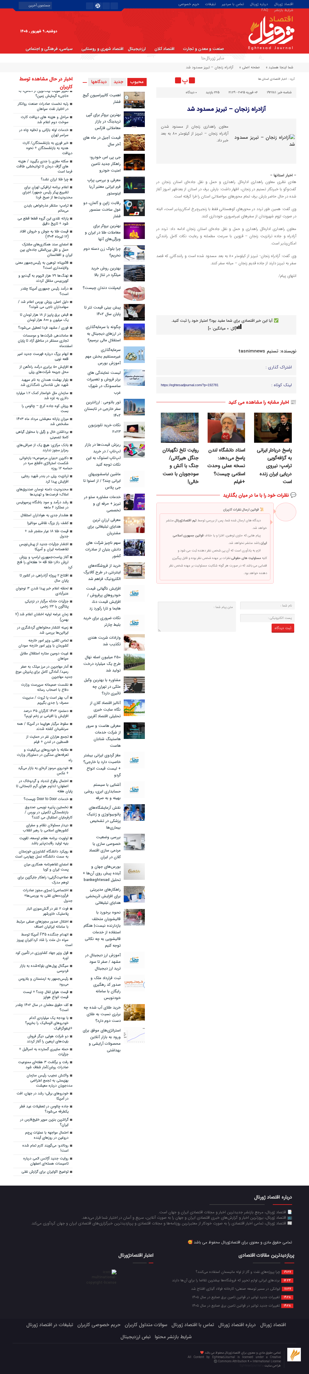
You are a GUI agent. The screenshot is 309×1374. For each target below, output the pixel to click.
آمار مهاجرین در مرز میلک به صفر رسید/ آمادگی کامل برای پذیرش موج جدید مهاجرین (44, 672)
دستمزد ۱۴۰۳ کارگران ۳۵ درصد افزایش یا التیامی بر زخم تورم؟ (46, 713)
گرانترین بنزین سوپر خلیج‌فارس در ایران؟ (44, 1122)
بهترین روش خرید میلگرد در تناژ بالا (106, 271)
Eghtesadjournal (251, 1365)
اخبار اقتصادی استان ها (272, 79)
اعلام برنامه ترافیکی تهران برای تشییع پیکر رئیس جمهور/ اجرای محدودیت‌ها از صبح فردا (47, 192)
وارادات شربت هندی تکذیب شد (104, 640)
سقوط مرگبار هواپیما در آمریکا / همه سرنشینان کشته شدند (42, 726)
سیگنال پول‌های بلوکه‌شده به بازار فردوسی (44, 968)
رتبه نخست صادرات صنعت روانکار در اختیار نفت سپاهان (43, 106)
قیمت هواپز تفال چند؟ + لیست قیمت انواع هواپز (45, 994)
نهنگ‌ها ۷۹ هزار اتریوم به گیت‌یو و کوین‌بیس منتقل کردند (43, 278)
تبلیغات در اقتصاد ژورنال (49, 1325)
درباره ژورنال (259, 3)
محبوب (137, 81)
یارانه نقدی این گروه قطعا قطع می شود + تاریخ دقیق (43, 221)
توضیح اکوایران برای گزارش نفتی (44, 1171)
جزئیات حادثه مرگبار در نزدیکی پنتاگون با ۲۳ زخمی (46, 604)
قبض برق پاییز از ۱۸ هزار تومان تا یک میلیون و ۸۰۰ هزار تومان (44, 317)
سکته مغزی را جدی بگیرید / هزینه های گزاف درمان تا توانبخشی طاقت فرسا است (44, 166)
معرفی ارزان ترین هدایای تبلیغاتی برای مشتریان (104, 526)
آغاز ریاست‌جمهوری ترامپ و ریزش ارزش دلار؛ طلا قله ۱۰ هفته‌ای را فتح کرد (44, 562)
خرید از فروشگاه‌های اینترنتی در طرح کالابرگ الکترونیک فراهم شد (102, 572)
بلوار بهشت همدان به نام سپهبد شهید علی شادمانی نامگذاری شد (44, 382)
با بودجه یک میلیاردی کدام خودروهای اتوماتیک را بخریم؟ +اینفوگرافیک (48, 1023)
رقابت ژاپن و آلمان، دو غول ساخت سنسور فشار (102, 209)
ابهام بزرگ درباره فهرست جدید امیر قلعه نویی (43, 356)
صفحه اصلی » (249, 67)
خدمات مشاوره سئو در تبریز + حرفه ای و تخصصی (102, 503)
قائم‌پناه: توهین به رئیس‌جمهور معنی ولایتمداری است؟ (41, 265)
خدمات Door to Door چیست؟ (46, 799)
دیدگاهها (99, 81)
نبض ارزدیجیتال (135, 1337)
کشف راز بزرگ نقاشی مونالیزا (47, 523)
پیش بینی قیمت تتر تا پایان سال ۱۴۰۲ (102, 310)
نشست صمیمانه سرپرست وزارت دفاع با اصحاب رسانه (44, 687)
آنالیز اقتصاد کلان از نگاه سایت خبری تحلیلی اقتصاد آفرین (104, 709)
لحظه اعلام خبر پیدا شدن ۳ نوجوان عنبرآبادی (42, 591)
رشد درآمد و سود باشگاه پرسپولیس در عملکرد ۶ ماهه (42, 505)
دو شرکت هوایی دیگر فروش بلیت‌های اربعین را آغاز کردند (47, 1039)
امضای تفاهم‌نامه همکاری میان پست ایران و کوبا (46, 867)
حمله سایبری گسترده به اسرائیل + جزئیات (43, 1052)
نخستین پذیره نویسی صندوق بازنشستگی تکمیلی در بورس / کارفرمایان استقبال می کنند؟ (48, 812)
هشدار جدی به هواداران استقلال (44, 515)
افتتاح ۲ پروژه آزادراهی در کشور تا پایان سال (44, 578)
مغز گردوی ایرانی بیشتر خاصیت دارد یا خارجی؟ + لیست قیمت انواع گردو (102, 765)
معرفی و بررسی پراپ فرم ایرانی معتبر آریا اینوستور (104, 187)
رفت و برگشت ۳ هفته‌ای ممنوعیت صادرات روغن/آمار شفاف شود (43, 1064)
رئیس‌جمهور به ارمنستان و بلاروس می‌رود (43, 981)
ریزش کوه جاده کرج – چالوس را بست (45, 408)
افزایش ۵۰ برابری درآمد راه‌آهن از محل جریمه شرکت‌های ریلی (44, 369)
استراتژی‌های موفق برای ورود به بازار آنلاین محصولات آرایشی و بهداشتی (102, 1040)
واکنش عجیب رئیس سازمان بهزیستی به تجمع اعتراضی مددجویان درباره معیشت (49, 1080)
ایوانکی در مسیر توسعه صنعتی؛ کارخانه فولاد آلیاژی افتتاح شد (241, 1288)
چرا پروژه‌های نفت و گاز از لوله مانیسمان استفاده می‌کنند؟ (243, 1271)
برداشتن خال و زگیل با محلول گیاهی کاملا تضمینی (42, 434)
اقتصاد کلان (164, 48)
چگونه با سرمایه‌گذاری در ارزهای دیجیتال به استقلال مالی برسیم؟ (103, 333)
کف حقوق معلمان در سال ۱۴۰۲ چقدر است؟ (42, 1007)
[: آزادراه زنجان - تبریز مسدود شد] (162, 80)
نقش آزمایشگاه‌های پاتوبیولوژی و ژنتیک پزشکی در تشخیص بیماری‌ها (104, 818)
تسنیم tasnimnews (258, 351)
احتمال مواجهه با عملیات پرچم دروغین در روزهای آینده (46, 1135)
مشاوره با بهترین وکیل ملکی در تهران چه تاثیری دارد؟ (102, 686)
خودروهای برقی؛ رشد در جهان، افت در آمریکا (42, 1096)
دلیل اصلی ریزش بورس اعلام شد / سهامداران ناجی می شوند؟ (43, 304)
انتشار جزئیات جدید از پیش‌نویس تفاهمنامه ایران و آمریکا (43, 546)
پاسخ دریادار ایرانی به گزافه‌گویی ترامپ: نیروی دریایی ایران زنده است (274, 466)
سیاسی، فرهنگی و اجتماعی (49, 48)
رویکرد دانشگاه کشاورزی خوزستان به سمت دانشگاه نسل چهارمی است (41, 854)
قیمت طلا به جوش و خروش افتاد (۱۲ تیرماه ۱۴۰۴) (44, 234)
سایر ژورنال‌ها (212, 57)
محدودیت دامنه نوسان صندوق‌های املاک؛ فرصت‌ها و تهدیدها (42, 492)
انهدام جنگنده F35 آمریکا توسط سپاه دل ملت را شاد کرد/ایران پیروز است (44, 940)
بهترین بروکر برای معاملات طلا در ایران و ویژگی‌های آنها (103, 232)
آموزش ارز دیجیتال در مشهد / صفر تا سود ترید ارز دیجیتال (103, 962)
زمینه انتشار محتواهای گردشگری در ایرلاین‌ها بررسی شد (42, 630)
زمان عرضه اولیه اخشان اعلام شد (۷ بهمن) (41, 617)
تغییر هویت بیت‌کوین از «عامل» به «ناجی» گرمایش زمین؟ (43, 93)
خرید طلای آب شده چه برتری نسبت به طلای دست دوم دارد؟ (102, 1014)
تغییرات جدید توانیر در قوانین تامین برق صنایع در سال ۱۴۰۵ (241, 1297)
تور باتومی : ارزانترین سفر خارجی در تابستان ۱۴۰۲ (102, 409)
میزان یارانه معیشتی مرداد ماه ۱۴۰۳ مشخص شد (42, 421)
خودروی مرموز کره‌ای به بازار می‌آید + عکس (43, 770)
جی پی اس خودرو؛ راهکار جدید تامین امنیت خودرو (105, 164)
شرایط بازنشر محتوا (173, 1337)
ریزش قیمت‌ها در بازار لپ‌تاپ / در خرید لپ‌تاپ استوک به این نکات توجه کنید (103, 455)
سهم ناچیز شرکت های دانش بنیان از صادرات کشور (103, 549)
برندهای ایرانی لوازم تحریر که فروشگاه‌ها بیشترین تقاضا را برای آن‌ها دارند (231, 1280)
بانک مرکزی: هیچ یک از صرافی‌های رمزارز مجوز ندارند (42, 447)
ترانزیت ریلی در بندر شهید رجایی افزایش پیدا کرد (44, 478)
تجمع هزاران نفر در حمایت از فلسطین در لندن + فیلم (47, 739)
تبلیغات (210, 3)
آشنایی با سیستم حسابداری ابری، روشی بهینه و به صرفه (102, 791)
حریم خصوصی (188, 3)
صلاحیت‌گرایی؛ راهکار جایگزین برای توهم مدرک (43, 880)
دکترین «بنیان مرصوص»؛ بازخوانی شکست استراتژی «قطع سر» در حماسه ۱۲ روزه (45, 463)
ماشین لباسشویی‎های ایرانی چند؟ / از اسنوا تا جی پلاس (102, 481)
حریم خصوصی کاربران (98, 1325)
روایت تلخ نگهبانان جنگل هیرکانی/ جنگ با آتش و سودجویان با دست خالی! (180, 466)
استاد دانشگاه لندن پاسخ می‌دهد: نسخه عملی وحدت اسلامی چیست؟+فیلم (226, 466)
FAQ (264, 9)
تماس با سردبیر (233, 3)
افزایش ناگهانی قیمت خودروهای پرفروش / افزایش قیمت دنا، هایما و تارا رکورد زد (103, 598)
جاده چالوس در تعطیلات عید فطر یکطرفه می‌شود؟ (44, 1109)
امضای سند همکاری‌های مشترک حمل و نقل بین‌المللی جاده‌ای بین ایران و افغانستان (46, 249)
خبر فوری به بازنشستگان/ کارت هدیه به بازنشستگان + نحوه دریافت (47, 148)
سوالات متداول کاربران (146, 1325)
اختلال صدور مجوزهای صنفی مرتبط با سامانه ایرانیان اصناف (42, 924)
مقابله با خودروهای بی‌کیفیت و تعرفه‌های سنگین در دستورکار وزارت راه (44, 755)
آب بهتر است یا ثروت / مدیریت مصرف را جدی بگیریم (45, 700)
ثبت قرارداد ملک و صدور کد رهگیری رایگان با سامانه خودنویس (106, 988)
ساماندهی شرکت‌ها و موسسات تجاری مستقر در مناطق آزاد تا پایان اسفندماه (45, 341)
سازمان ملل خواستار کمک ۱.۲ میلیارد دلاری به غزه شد (42, 395)
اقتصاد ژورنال (283, 3)
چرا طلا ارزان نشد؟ (54, 179)
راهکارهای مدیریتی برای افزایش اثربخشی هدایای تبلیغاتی (103, 896)
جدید (118, 81)
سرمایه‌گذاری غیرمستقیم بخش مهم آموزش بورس (103, 356)
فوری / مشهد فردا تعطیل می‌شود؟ (43, 327)
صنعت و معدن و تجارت (203, 48)
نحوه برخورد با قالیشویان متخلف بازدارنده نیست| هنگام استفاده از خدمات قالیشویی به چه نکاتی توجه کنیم (102, 929)
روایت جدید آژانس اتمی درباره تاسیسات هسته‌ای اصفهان (45, 1161)
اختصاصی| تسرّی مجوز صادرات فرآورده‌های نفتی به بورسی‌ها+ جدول (47, 895)
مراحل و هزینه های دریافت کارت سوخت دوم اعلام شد (44, 119)
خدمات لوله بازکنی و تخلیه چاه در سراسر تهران (43, 132)
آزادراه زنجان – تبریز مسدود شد (226, 109)
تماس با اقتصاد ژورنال (192, 1325)
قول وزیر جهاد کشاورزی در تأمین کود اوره (41, 955)
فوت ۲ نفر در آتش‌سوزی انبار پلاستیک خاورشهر (47, 911)
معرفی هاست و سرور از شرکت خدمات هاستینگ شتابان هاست (103, 736)
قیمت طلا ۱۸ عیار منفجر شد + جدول (46, 534)
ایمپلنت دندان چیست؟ (102, 288)
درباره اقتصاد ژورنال (237, 1325)
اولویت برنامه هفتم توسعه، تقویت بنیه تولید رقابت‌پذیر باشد (43, 841)
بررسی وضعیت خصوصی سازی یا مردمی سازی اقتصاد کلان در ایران (105, 847)
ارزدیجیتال (137, 48)
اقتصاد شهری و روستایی (102, 48)
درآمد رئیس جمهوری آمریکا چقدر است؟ (44, 291)
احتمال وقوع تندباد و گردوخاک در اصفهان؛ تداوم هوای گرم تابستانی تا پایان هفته (44, 786)
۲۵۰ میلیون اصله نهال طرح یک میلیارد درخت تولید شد (102, 664)
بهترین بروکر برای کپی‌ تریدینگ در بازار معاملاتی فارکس (103, 121)
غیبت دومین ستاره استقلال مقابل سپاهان (44, 656)
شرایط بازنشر (283, 9)
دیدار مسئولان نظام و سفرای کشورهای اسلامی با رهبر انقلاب (45, 828)
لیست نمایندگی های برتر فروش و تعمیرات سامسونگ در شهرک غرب (104, 383)
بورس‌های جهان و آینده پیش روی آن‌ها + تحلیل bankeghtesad (102, 873)
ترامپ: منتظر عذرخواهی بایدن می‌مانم (46, 208)
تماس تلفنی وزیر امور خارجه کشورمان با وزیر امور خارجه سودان (43, 643)
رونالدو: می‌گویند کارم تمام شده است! (45, 1148)
